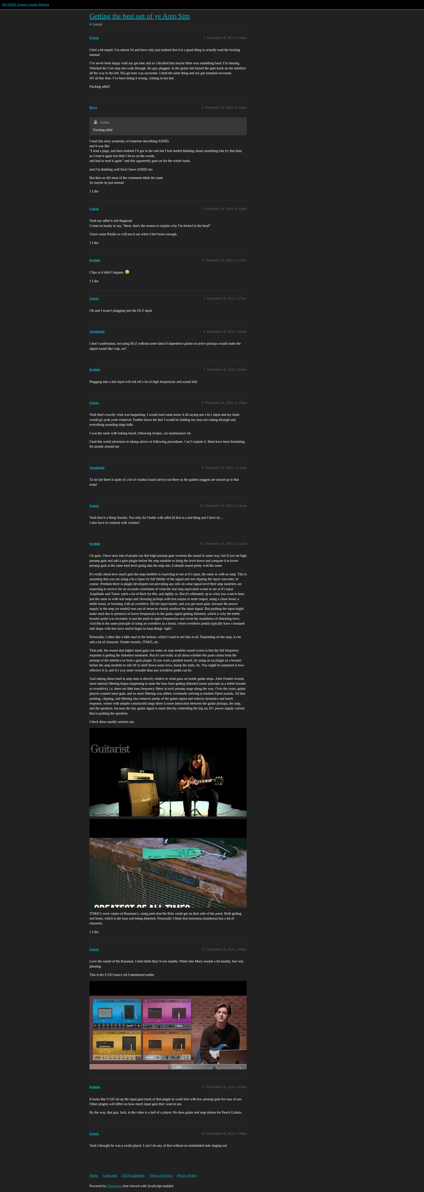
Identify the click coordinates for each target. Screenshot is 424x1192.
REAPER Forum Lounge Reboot (25, 4)
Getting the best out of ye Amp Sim (139, 16)
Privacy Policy (187, 1175)
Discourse (114, 1186)
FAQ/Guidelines (133, 1175)
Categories (109, 1175)
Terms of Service (161, 1175)
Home (93, 1175)
